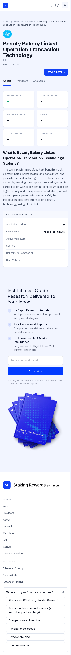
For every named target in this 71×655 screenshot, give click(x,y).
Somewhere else (19, 636)
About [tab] (7, 81)
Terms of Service (13, 553)
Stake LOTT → (56, 72)
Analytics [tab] (39, 81)
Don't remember (19, 645)
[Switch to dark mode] (65, 5)
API (5, 539)
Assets (31, 21)
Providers (8, 512)
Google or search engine (24, 620)
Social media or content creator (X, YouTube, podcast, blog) (30, 610)
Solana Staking (11, 575)
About (6, 519)
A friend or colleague (22, 628)
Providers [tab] (22, 81)
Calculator (9, 533)
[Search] (50, 5)
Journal (7, 526)
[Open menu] (57, 5)
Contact (7, 546)
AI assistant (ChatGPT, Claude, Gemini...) (33, 600)
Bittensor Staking (13, 581)
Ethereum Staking (13, 568)
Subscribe (35, 371)
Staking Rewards (13, 21)
